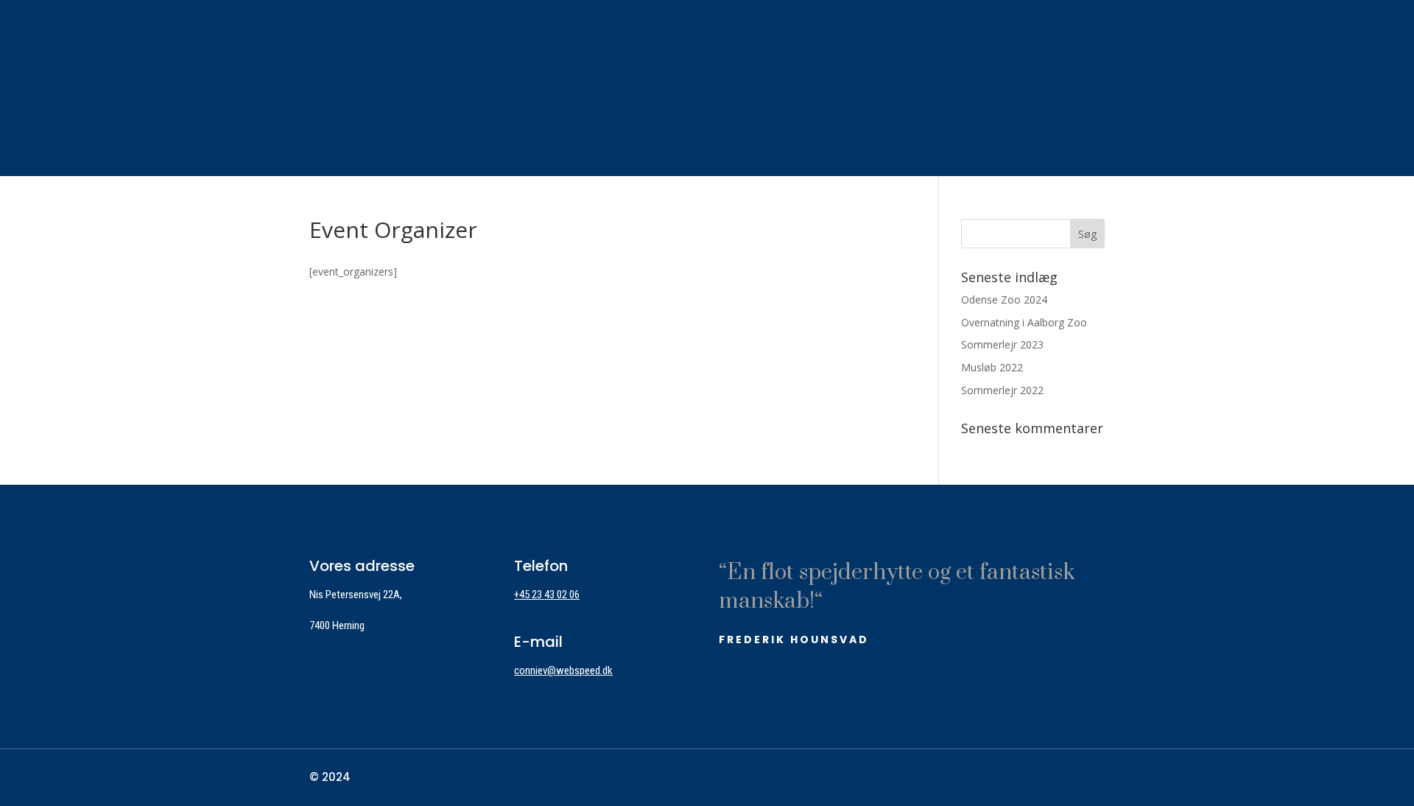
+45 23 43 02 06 (547, 594)
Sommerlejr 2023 (1002, 344)
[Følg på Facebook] (1095, 778)
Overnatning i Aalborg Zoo (1024, 322)
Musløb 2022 (992, 367)
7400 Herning (337, 625)
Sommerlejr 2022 (1002, 390)
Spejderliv (465, 85)
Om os (382, 85)
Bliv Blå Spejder (283, 85)
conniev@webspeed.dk (563, 670)
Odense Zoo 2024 (1004, 299)
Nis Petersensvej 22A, (355, 594)
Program (559, 85)
